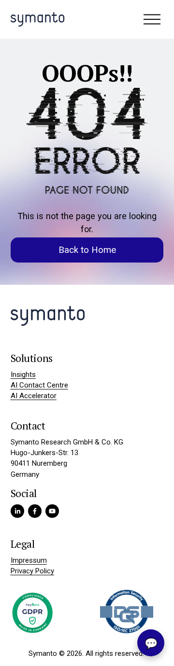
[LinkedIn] (17, 511)
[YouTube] (52, 511)
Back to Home (87, 250)
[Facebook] (35, 511)
